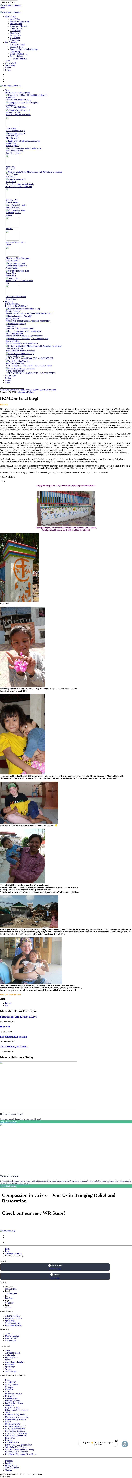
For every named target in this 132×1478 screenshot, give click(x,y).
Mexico (8, 1422)
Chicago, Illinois (12, 1384)
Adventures (9, 2)
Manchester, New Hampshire (17, 1417)
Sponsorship (62, 2)
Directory (9, 1461)
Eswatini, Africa (11, 1398)
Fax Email (9, 1298)
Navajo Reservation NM (15, 1428)
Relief (77, 2)
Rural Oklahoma (12, 1442)
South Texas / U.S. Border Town (18, 1445)
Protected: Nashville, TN (15, 1426)
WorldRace (27, 2)
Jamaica (8, 1412)
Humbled (5, 1026)
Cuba (7, 1391)
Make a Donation (12, 1336)
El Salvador (10, 1396)
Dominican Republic (13, 1394)
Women (8, 1369)
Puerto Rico (10, 1438)
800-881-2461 (11, 1289)
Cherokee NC (10, 1382)
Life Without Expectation (13, 1036)
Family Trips (15, 35)
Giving (89, 2)
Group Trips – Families (14, 1362)
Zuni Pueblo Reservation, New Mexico (21, 1454)
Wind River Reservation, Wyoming (19, 1449)
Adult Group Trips (12, 1316)
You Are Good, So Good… (14, 1046)
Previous (8, 1003)
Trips (7, 90)
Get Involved (10, 63)
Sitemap (8, 1470)
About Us (9, 1334)
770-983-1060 (11, 1293)
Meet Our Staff (11, 1338)
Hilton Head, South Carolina (16, 1410)
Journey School (16, 47)
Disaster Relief (16, 24)
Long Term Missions (18, 26)
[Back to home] (10, 5)
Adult (7, 1350)
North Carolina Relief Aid (15, 1435)
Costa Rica (9, 1389)
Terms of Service (12, 1468)
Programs (9, 301)
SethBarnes (45, 2)
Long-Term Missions (18, 54)
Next (7, 1005)
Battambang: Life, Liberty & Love (18, 1016)
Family (8, 1360)
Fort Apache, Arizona (14, 1403)
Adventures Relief (12, 1353)
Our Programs (11, 42)
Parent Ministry (16, 56)
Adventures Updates (25, 392)
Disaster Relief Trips (13, 1318)
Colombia (9, 1387)
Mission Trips (10, 17)
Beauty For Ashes (17, 44)
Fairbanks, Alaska (12, 1401)
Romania (9, 1440)
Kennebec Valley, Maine (15, 1415)
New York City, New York (16, 1433)
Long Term (9, 1364)
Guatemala (9, 1405)
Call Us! (8, 1307)
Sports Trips (15, 37)
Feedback (9, 1463)
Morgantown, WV (12, 1424)
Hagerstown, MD (12, 1408)
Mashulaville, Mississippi (15, 1419)
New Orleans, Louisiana (15, 1431)
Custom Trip (15, 33)
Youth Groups (16, 28)
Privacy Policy (11, 1465)
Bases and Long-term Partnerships (24, 49)
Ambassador (15, 31)
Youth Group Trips (12, 1323)
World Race (15, 40)
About (7, 61)
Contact (8, 70)
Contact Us (9, 1303)
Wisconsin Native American (16, 1452)
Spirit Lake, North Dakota (15, 1447)
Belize (7, 1380)
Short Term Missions (18, 58)
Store (100, 2)
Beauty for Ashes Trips (19, 21)
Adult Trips (15, 19)
